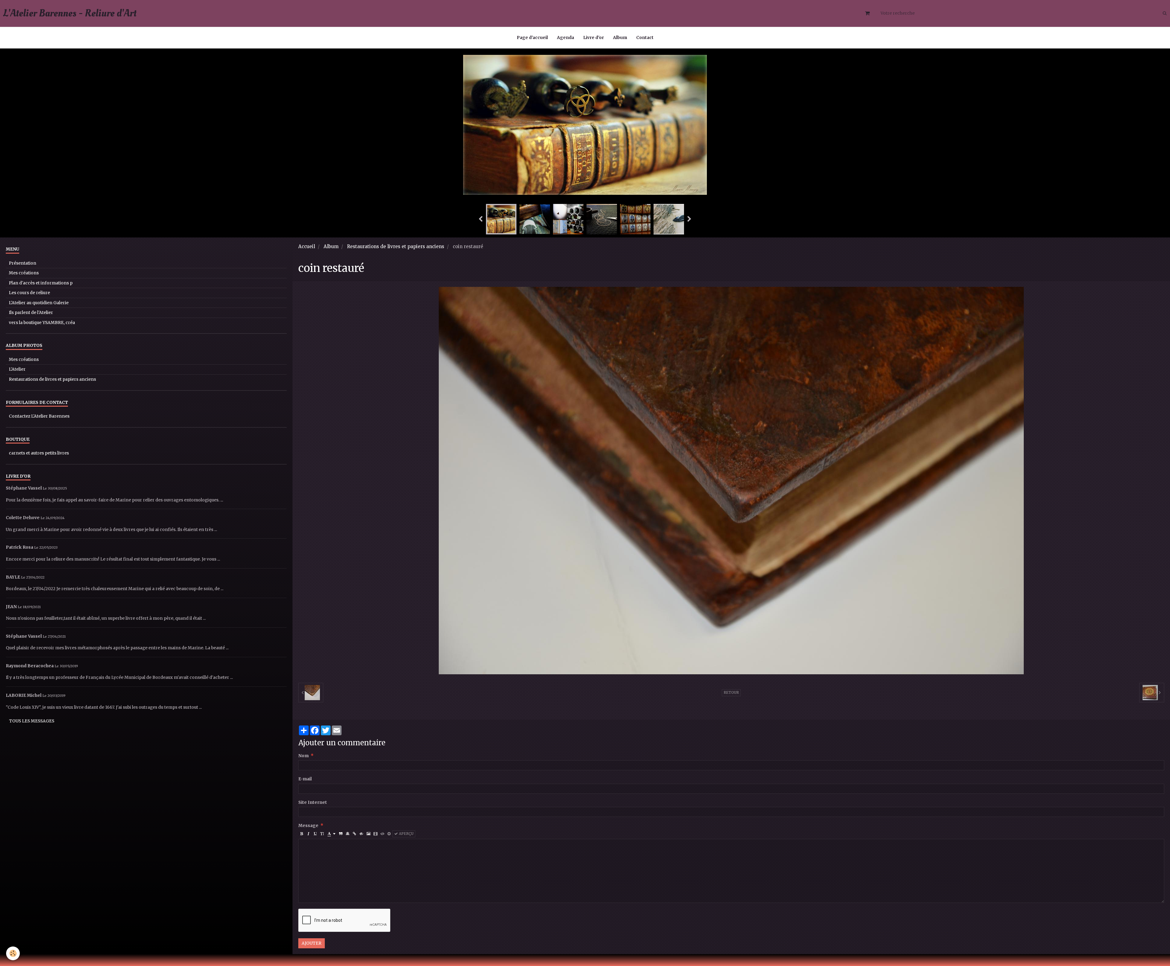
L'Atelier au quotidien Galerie (39, 302)
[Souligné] (315, 833)
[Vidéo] (375, 833)
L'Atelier (17, 369)
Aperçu (405, 834)
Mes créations (24, 273)
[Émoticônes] (389, 833)
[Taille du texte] (322, 833)
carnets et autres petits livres (39, 453)
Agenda (565, 37)
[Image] (368, 833)
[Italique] (308, 833)
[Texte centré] (347, 833)
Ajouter (311, 943)
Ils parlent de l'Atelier (31, 312)
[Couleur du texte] (331, 833)
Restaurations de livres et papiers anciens (395, 246)
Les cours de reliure (29, 292)
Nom (303, 755)
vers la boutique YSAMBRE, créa (42, 322)
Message (308, 825)
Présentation (22, 263)
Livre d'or (593, 37)
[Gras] (301, 833)
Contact (645, 37)
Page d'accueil (532, 37)
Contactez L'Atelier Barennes (39, 416)
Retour (731, 692)
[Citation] (340, 833)
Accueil (306, 246)
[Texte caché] (361, 833)
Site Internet (312, 802)
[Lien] (354, 833)
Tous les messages (31, 721)
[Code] (382, 833)
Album (620, 37)
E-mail (305, 779)
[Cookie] (13, 953)
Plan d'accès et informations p (41, 283)
